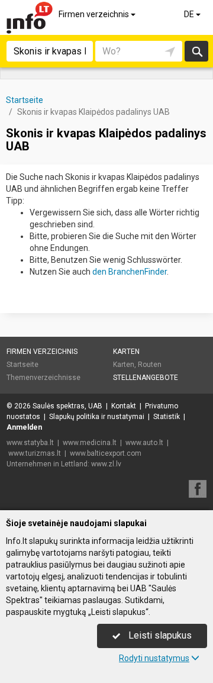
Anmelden (24, 427)
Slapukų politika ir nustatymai (96, 417)
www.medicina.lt (90, 443)
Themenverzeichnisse (43, 377)
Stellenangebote (145, 377)
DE (190, 14)
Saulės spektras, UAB (67, 406)
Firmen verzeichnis (95, 14)
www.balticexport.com (105, 453)
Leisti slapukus (159, 635)
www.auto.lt (144, 443)
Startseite (22, 364)
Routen (150, 364)
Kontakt (123, 406)
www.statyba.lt (30, 443)
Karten (126, 351)
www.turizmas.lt (34, 453)
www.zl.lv (106, 464)
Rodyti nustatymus (154, 658)
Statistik (166, 417)
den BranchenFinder (129, 271)
